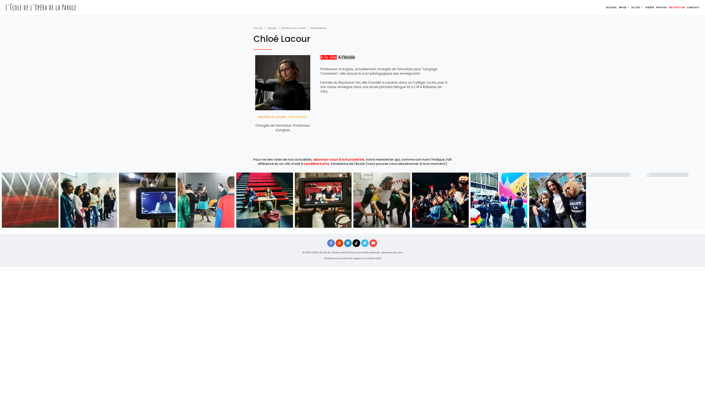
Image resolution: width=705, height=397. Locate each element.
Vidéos (649, 7)
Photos (661, 7)
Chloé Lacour (318, 28)
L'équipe (272, 28)
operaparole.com (392, 252)
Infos (622, 7)
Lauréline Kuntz (316, 164)
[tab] (328, 57)
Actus (635, 7)
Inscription (677, 7)
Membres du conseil (293, 28)
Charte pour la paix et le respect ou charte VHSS (352, 258)
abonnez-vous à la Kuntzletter (338, 159)
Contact (693, 7)
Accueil (611, 7)
